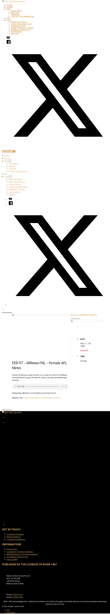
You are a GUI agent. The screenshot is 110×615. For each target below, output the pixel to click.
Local (9, 20)
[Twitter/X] (57, 145)
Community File (18, 26)
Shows (9, 7)
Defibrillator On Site (21, 30)
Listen (9, 5)
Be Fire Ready (16, 31)
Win (8, 18)
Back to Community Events (84, 315)
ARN (8, 610)
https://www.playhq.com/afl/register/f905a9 (41, 398)
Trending (15, 14)
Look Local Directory (21, 24)
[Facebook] (8, 43)
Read (8, 9)
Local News (16, 11)
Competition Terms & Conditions (19, 552)
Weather (15, 13)
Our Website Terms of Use (17, 557)
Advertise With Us (19, 22)
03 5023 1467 (17, 597)
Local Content (12, 559)
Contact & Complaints (15, 534)
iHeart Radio (10, 612)
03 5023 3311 (17, 594)
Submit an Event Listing (22, 28)
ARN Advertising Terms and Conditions (22, 554)
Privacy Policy (11, 549)
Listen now (7, 151)
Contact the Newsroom (22, 16)
